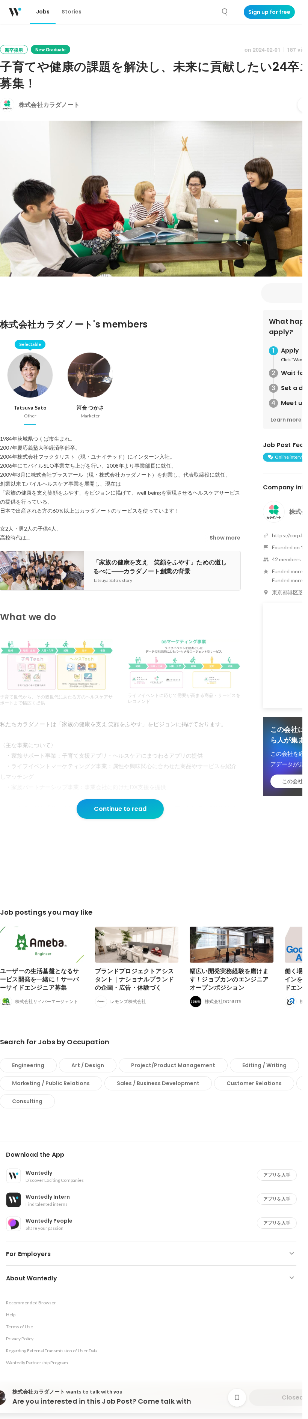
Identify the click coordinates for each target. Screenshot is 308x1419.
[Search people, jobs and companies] (225, 11)
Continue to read (120, 808)
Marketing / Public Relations (51, 1083)
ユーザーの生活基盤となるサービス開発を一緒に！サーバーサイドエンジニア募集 (39, 979)
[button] (154, 1155)
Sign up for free (269, 12)
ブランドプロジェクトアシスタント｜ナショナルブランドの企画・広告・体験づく (134, 979)
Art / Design (87, 1065)
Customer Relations (254, 1083)
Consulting (27, 1101)
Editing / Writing (264, 1065)
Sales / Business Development (158, 1083)
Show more (225, 537)
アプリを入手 (276, 1175)
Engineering (28, 1065)
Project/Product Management (173, 1065)
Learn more (286, 419)
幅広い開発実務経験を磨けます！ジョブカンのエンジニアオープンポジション (229, 979)
